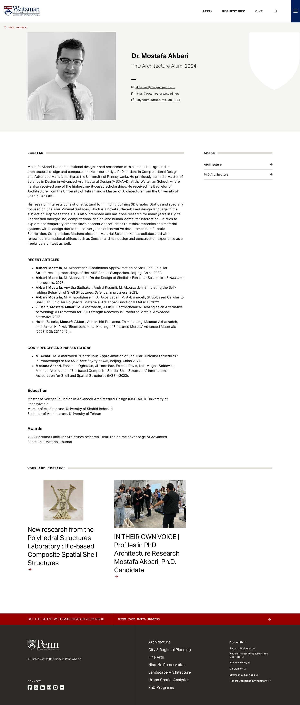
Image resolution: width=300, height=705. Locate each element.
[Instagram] (49, 687)
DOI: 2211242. (57, 331)
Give (259, 11)
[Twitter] (36, 687)
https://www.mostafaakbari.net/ (157, 93)
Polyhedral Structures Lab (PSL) (158, 100)
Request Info (234, 11)
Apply (207, 11)
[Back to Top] (286, 680)
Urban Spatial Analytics (168, 679)
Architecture (213, 164)
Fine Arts (156, 657)
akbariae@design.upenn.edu (155, 87)
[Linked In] (42, 687)
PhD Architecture (216, 174)
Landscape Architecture (169, 672)
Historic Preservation (167, 664)
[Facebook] (30, 687)
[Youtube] (55, 687)
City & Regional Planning (169, 649)
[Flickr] (62, 687)
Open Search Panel (276, 11)
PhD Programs (161, 687)
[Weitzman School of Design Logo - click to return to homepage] (22, 11)
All (17, 27)
